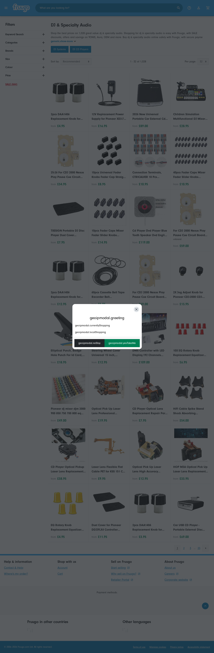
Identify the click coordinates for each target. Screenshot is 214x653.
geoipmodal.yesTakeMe (122, 343)
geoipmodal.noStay (89, 343)
